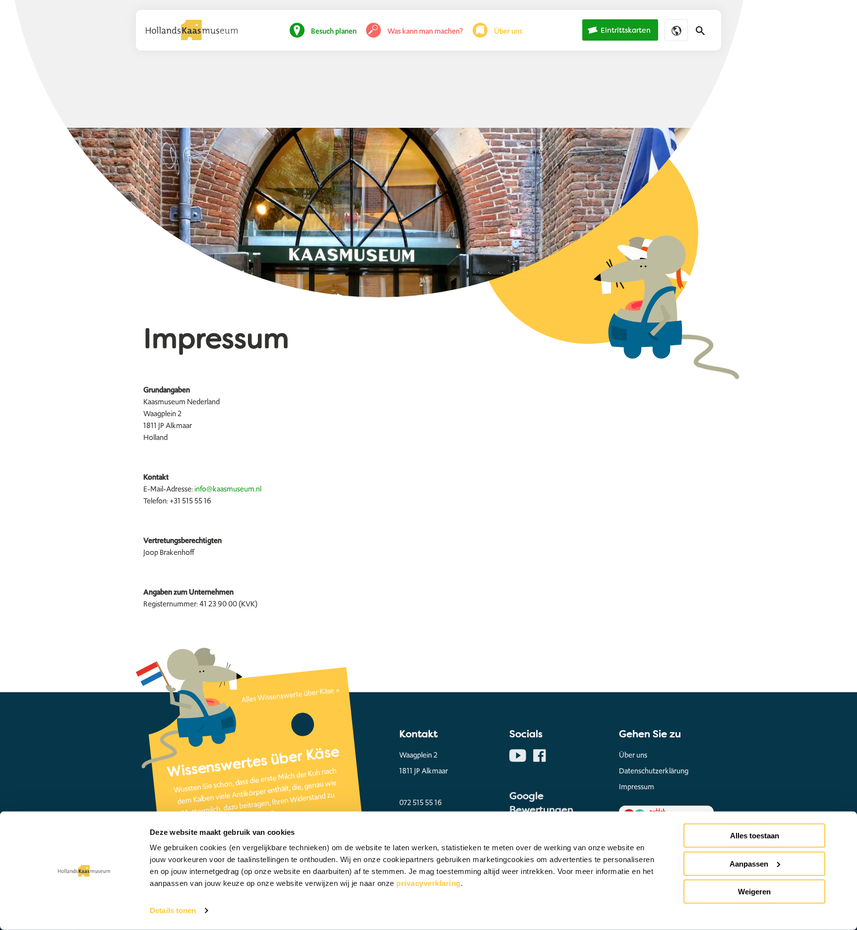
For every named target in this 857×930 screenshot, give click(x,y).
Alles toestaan (754, 835)
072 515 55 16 (420, 802)
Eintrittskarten (626, 30)
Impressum (636, 786)
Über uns (508, 31)
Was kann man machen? (425, 31)
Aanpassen (749, 863)
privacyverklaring (428, 883)
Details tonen (173, 910)
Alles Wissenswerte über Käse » (290, 695)
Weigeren (754, 891)
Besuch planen (334, 31)
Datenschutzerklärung (653, 771)
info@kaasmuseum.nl (227, 489)
